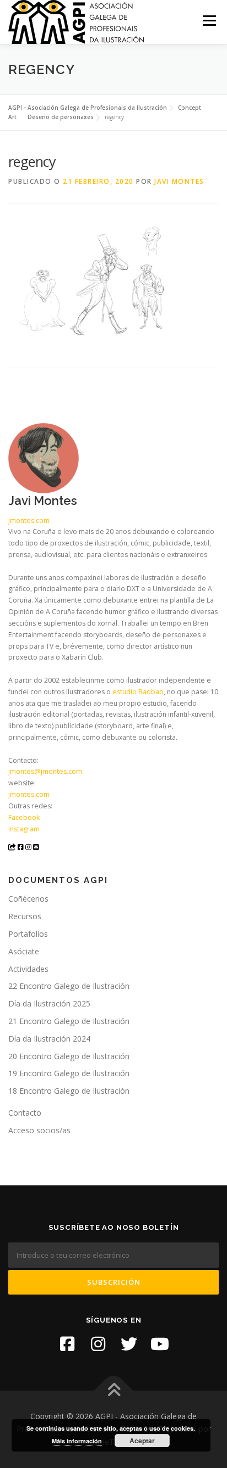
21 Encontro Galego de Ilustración (68, 1021)
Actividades (28, 969)
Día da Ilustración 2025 (49, 1003)
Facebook (24, 817)
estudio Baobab (138, 691)
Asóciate (23, 951)
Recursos (24, 916)
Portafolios (28, 934)
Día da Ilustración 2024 (49, 1038)
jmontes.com (29, 520)
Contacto (24, 1112)
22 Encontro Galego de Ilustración (68, 986)
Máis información (77, 1441)
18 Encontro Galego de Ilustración (68, 1090)
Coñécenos (28, 898)
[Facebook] (67, 1344)
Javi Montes (179, 181)
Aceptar (142, 1440)
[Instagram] (98, 1344)
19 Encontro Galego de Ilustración (68, 1073)
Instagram (24, 829)
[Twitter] (129, 1344)
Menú (208, 20)
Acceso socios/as (39, 1130)
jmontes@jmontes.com (45, 771)
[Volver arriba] (113, 1390)
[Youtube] (160, 1344)
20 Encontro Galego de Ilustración (68, 1056)
